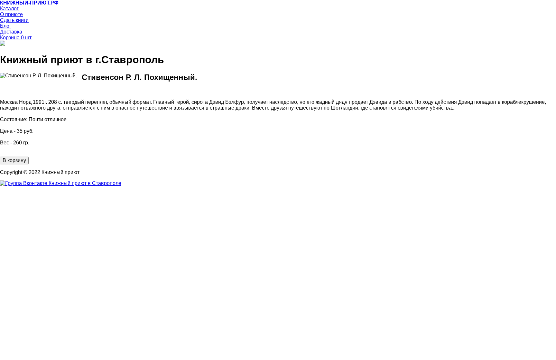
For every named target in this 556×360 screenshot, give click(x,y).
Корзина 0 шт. (16, 37)
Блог (5, 26)
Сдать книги (14, 20)
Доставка (11, 31)
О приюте (11, 14)
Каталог (9, 8)
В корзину (14, 160)
